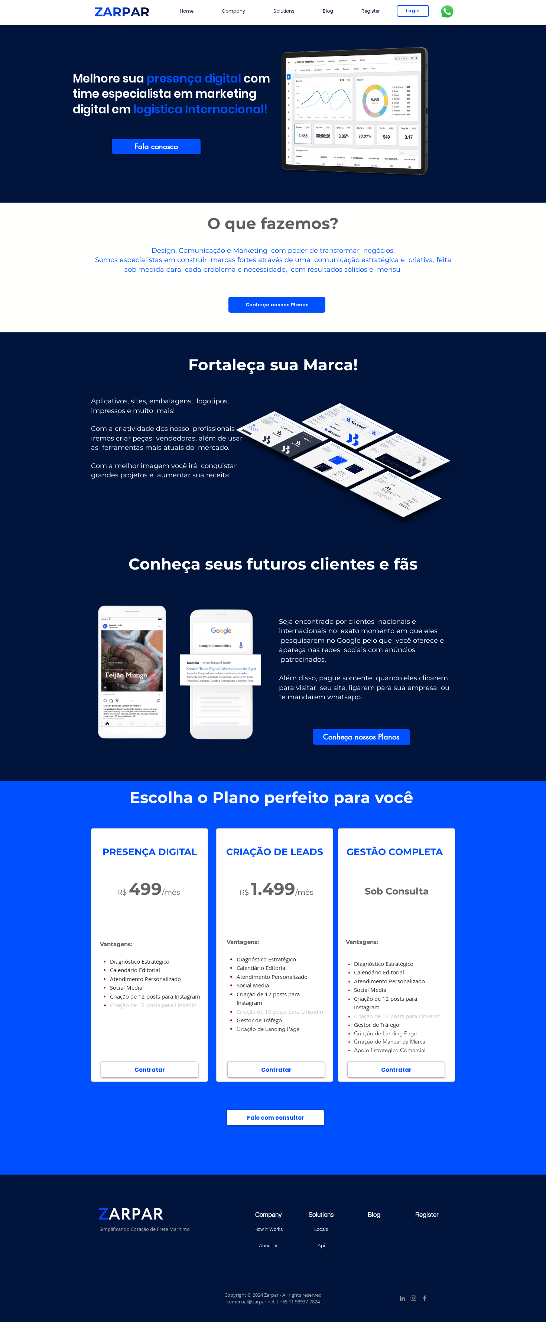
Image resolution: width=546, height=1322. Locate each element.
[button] (233, 11)
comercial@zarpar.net (251, 1301)
